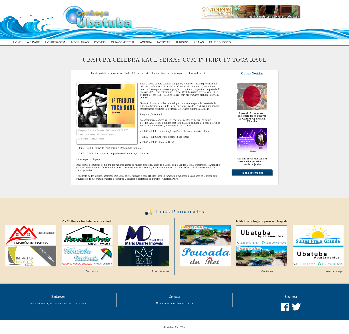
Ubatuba (168, 327)
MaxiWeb (180, 327)
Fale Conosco (220, 42)
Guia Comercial (123, 42)
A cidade (33, 42)
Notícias (163, 42)
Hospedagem (55, 42)
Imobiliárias (80, 42)
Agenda (146, 42)
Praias (199, 42)
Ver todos (92, 236)
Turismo (182, 42)
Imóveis (100, 42)
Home (17, 42)
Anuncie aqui (160, 236)
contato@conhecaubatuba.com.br (176, 303)
